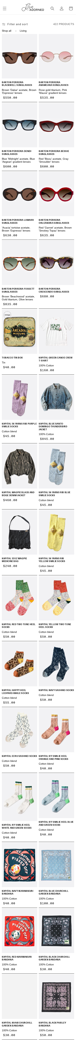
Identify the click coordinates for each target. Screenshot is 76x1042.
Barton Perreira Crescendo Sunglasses (54, 290)
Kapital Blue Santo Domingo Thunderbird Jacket (53, 426)
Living (23, 30)
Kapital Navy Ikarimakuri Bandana (17, 892)
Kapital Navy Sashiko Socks (56, 690)
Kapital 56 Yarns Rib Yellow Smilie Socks (52, 560)
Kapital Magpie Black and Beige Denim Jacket (18, 494)
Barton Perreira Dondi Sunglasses (16, 152)
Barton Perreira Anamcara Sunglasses (53, 84)
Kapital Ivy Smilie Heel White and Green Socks (17, 826)
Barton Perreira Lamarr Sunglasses (18, 221)
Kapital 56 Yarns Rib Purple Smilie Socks (19, 425)
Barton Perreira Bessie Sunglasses (54, 152)
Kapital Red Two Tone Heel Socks (19, 626)
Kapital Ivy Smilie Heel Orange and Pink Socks (53, 757)
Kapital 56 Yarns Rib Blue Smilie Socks (54, 494)
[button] (5, 8)
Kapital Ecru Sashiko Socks (19, 756)
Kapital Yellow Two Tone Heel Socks (55, 626)
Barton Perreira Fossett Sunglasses (18, 290)
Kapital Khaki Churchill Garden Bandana (17, 1024)
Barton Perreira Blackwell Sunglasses (17, 84)
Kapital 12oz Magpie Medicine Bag (14, 560)
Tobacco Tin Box (12, 357)
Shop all (6, 30)
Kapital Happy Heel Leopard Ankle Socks (15, 691)
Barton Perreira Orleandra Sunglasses (54, 221)
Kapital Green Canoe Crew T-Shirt (55, 359)
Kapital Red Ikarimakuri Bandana (17, 958)
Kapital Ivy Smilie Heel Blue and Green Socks (56, 823)
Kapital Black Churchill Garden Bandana (54, 958)
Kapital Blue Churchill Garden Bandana (53, 892)
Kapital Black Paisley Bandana (52, 1024)
